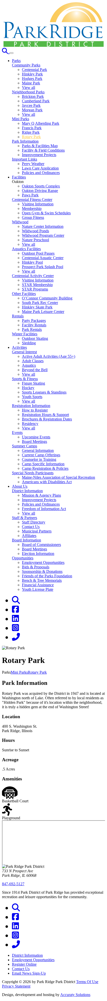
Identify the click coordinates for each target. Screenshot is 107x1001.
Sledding (29, 343)
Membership (32, 208)
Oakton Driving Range (40, 190)
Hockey (28, 388)
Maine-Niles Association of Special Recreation (58, 477)
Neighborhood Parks (28, 92)
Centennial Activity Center (33, 276)
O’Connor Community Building (47, 298)
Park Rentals (32, 329)
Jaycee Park (31, 105)
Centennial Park (34, 69)
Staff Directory (33, 522)
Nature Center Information (42, 226)
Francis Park (32, 128)
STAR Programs (35, 289)
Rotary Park (31, 137)
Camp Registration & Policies (45, 468)
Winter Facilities (24, 334)
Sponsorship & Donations (42, 571)
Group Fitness (33, 217)
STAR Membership (37, 285)
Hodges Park (32, 78)
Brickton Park (33, 96)
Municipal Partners (37, 531)
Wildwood (20, 222)
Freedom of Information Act (44, 509)
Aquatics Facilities (26, 249)
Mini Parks (20, 119)
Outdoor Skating (35, 338)
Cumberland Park (36, 101)
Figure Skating (33, 383)
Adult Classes (33, 361)
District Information (27, 491)
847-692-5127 (13, 884)
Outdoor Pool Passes (38, 253)
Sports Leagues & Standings (44, 392)
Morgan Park (32, 110)
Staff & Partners (24, 518)
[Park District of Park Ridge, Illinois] (53, 45)
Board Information (26, 540)
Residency (30, 423)
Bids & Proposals (35, 567)
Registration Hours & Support (45, 414)
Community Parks (26, 65)
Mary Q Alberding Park (40, 123)
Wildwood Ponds (35, 231)
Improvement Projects (39, 155)
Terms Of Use (87, 982)
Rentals (18, 316)
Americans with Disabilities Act (47, 482)
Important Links (24, 159)
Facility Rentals (34, 325)
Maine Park (31, 83)
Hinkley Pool (32, 262)
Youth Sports (32, 397)
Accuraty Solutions (75, 995)
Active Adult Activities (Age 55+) (48, 356)
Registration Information (31, 406)
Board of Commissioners (41, 544)
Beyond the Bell (35, 370)
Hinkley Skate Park (37, 307)
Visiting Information (38, 204)
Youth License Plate (37, 589)
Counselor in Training (39, 459)
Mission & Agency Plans (41, 495)
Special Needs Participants (33, 473)
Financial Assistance (38, 585)
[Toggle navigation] (11, 53)
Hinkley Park (32, 74)
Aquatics (29, 365)
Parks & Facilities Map (40, 146)
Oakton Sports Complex (41, 186)
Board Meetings (34, 441)
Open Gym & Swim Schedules (46, 213)
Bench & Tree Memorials (42, 580)
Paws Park (30, 195)
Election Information (38, 553)
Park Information (25, 141)
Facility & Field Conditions (43, 150)
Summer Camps (24, 446)
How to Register (35, 410)
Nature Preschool (35, 240)
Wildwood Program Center (43, 235)
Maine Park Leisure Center (43, 311)
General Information (38, 450)
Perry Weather (33, 164)
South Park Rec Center (40, 302)
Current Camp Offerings (41, 455)
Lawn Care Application (40, 168)
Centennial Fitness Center (32, 199)
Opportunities (22, 558)
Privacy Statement (16, 986)
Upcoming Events (36, 437)
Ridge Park (31, 132)
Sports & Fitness (25, 379)
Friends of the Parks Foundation (47, 576)
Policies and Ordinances (41, 173)
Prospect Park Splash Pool (42, 267)
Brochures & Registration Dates (47, 419)
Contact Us (31, 527)
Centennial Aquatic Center (42, 258)
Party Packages (34, 320)
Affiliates (29, 535)
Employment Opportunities (43, 562)
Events (17, 432)
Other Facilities (24, 294)
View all (28, 87)
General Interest (24, 352)
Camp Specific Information (43, 464)
